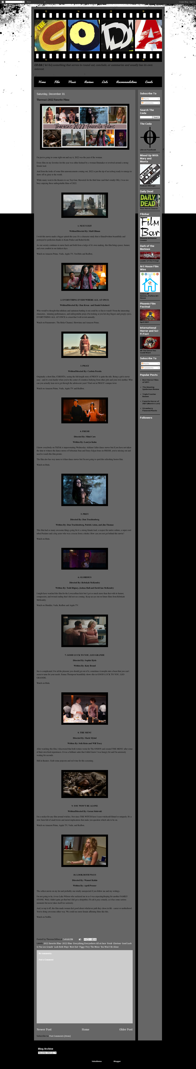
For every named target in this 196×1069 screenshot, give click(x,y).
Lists (105, 81)
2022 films (67, 944)
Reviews (88, 81)
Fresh (109, 944)
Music (72, 81)
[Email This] (85, 939)
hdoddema (97, 1061)
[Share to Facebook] (92, 939)
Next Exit (74, 947)
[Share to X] (90, 939)
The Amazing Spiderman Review (150, 388)
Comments (148, 103)
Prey (87, 947)
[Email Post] (80, 939)
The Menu (95, 947)
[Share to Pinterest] (95, 939)
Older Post (126, 1029)
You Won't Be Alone (110, 947)
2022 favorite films (52, 944)
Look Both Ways (61, 947)
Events (149, 81)
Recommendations (126, 81)
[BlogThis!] (87, 939)
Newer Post (44, 1029)
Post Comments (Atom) (60, 1036)
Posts (146, 99)
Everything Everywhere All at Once (89, 944)
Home (42, 81)
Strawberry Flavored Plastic (149, 409)
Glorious (117, 944)
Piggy (82, 947)
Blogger (117, 1061)
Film (57, 81)
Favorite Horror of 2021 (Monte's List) (151, 402)
